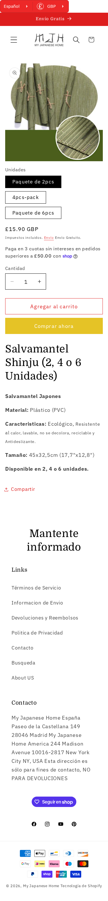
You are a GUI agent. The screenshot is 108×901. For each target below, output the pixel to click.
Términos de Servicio (36, 588)
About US (23, 678)
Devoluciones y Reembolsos (45, 618)
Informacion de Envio (37, 603)
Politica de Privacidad (37, 633)
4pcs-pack (25, 197)
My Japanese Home (41, 885)
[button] (14, 39)
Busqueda (23, 663)
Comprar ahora (54, 326)
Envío (49, 237)
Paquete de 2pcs (33, 182)
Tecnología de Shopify (81, 885)
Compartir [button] (23, 489)
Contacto (23, 648)
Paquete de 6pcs (33, 213)
